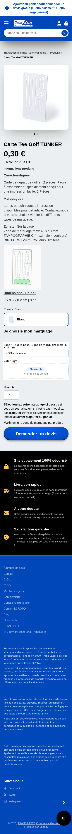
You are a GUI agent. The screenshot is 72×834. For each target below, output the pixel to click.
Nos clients (10, 620)
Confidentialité (12, 596)
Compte (59, 23)
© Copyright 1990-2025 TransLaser (25, 631)
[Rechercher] (64, 33)
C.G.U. (8, 579)
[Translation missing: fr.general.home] (23, 23)
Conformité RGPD (15, 608)
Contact (8, 573)
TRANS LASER (26, 823)
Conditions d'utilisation (17, 602)
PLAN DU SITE (13, 626)
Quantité (9, 386)
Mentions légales (14, 591)
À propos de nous (14, 567)
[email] (63, 818)
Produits (55, 52)
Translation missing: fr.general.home (25, 52)
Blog (6, 614)
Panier (66, 23)
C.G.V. (8, 585)
